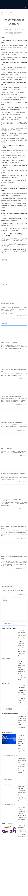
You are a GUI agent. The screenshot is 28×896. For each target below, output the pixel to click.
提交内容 (21, 871)
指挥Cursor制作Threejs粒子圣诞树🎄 (10, 342)
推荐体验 (4, 260)
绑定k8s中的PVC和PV (6, 448)
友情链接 (21, 869)
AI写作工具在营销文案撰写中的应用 (22, 792)
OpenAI (5, 14)
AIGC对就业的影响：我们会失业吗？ (10, 755)
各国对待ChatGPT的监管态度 (21, 750)
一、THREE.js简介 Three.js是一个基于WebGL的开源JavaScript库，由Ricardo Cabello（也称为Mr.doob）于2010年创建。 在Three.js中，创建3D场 (13, 590)
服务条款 (21, 879)
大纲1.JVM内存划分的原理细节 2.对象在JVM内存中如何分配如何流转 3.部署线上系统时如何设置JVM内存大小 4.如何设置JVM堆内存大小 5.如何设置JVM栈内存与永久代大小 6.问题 (14, 400)
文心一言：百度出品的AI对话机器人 (22, 637)
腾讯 (7, 33)
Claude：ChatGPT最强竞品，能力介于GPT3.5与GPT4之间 (21, 645)
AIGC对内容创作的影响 (7, 784)
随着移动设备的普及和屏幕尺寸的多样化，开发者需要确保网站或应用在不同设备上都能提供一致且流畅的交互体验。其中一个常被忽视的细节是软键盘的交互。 (14, 477)
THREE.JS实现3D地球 (6, 586)
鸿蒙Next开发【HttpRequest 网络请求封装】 (11, 422)
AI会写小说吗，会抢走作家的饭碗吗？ (22, 798)
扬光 (21, 455)
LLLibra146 (19, 538)
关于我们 (7, 864)
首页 (7, 12)
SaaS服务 (21, 867)
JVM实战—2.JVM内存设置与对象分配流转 (11, 396)
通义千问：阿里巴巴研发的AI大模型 (22, 653)
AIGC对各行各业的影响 (7, 823)
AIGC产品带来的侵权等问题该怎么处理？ (22, 760)
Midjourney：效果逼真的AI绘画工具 (21, 671)
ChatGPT (13, 14)
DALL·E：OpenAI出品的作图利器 (22, 677)
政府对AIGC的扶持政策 (7, 732)
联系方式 (7, 867)
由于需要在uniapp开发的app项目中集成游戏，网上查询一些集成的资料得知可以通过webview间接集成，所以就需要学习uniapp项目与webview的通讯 (14, 504)
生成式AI (11, 313)
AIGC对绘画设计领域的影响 (8, 804)
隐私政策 (21, 877)
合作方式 (21, 864)
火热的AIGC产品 (5, 683)
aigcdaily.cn (14, 888)
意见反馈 (7, 877)
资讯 (11, 12)
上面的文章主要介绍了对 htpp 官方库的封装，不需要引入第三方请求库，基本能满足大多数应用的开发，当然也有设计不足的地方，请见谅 (14, 426)
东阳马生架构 (19, 404)
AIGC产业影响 (7, 779)
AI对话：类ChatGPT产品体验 (9, 628)
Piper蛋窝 (20, 378)
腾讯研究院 (19, 315)
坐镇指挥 (20, 594)
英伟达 (6, 313)
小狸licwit (20, 351)
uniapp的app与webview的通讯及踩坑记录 (11, 500)
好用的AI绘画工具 (6, 659)
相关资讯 (4, 284)
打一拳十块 (19, 508)
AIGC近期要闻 (7, 709)
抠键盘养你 (19, 430)
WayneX (20, 481)
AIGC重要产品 (7, 623)
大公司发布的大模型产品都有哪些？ (10, 713)
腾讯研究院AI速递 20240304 (7, 303)
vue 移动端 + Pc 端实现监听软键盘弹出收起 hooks (13, 473)
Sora (9, 14)
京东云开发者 (19, 568)
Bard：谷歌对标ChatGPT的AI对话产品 (22, 700)
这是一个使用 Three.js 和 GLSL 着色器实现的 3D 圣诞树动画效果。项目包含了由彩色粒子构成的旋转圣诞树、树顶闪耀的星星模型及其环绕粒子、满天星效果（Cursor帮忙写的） (14, 347)
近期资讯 (4, 323)
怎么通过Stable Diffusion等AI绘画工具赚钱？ (22, 817)
